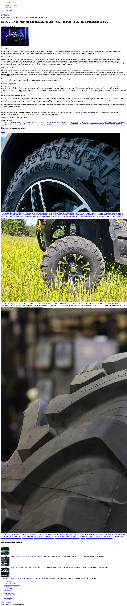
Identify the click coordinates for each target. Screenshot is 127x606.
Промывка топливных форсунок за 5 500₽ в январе (27, 578)
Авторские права (9, 595)
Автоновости (8, 2)
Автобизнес (8, 10)
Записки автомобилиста (12, 4)
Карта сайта (8, 598)
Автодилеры (8, 581)
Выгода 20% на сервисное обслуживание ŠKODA (26, 556)
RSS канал (7, 599)
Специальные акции (10, 5)
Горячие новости (9, 583)
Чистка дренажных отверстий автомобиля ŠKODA (27, 567)
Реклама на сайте (9, 593)
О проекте (7, 7)
